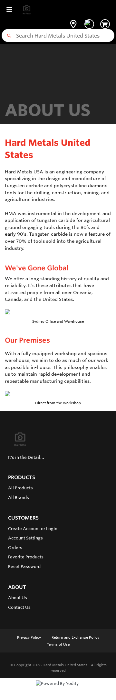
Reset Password (24, 566)
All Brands (18, 497)
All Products (20, 487)
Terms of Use (58, 644)
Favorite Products (26, 556)
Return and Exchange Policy (75, 637)
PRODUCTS (21, 477)
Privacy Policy (29, 637)
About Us (17, 597)
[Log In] (89, 24)
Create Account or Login (32, 528)
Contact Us (19, 607)
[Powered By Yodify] (58, 689)
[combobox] (58, 35)
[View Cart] (105, 24)
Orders (15, 547)
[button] (73, 24)
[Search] (8, 35)
